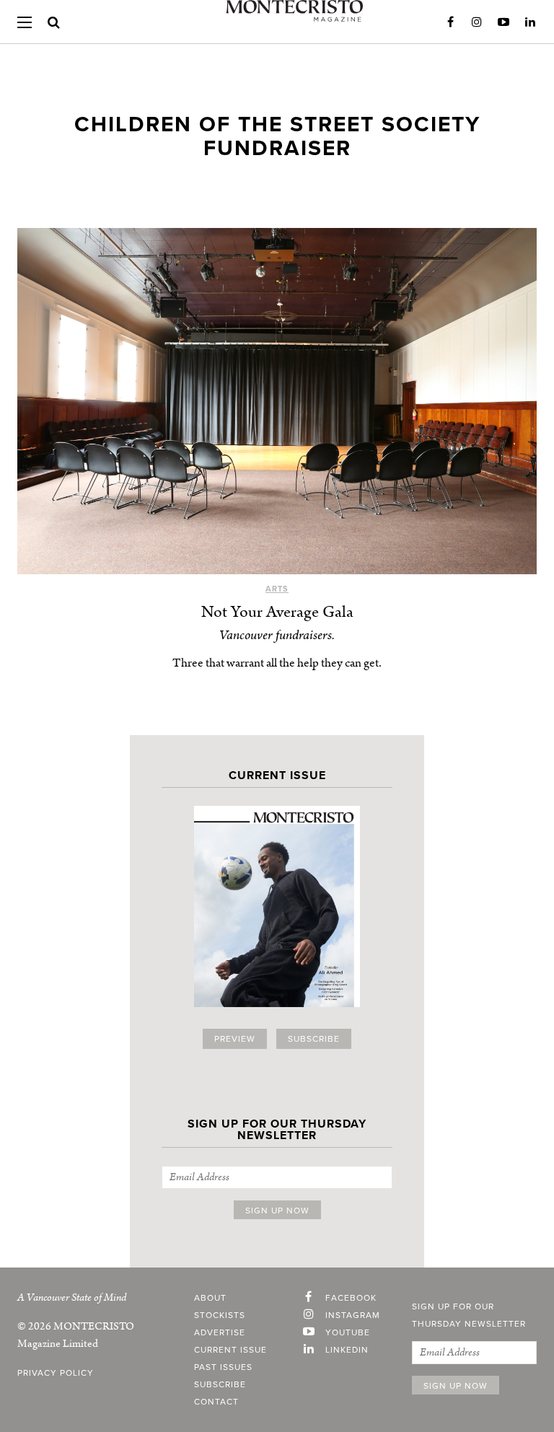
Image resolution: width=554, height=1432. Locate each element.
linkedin (347, 1350)
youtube (347, 1332)
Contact (216, 1402)
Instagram (476, 22)
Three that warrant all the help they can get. (277, 663)
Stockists (219, 1315)
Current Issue (230, 1350)
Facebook (450, 22)
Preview (234, 1039)
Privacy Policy (55, 1373)
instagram (352, 1315)
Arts (277, 589)
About (210, 1298)
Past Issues (223, 1367)
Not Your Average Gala (277, 612)
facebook (351, 1298)
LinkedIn (530, 22)
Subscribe (314, 1039)
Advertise (219, 1332)
